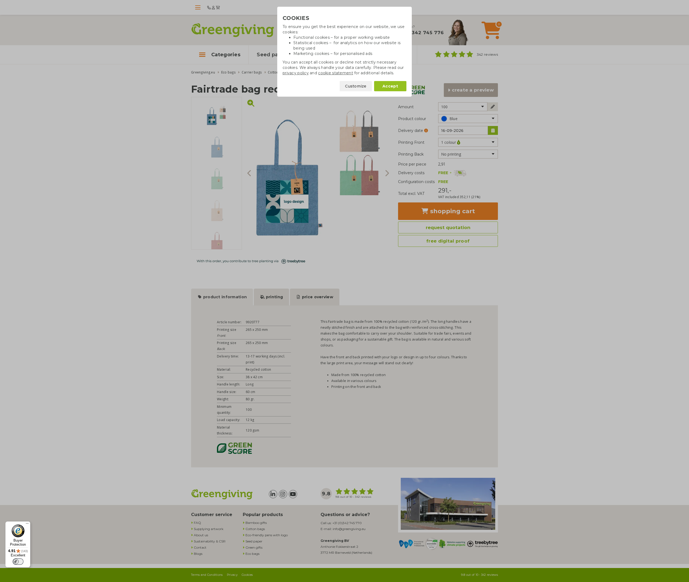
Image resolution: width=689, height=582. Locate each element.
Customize (356, 86)
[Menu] (27, 524)
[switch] (18, 561)
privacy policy (296, 73)
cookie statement (335, 73)
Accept (390, 86)
